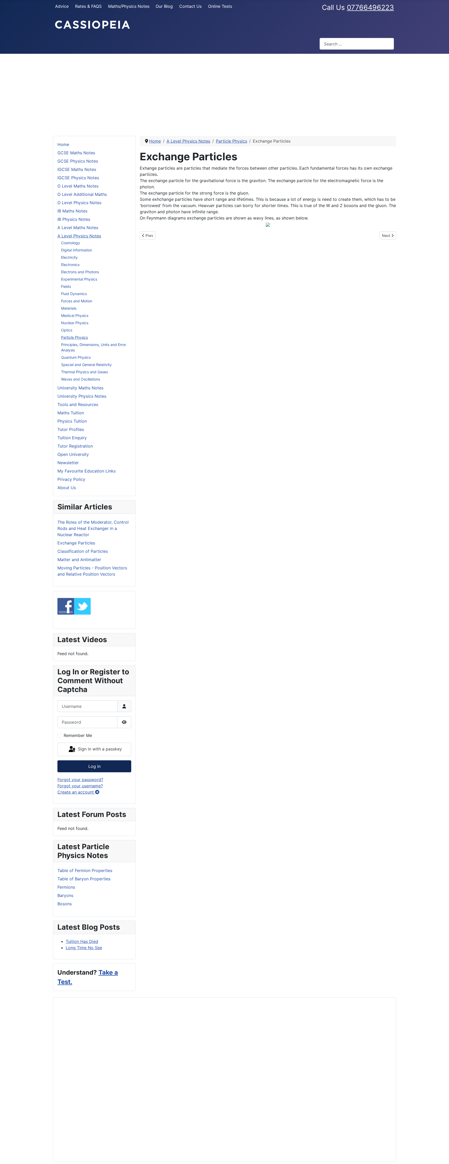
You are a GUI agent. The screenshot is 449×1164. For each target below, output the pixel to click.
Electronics (70, 264)
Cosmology (70, 243)
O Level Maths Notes (77, 186)
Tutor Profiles (70, 429)
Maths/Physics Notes (128, 6)
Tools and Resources (77, 404)
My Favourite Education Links (86, 471)
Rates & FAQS (88, 6)
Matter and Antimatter (79, 559)
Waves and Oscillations (80, 379)
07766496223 (370, 7)
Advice (62, 6)
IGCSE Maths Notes (76, 169)
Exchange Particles (76, 543)
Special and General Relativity (86, 364)
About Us (66, 487)
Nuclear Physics (74, 323)
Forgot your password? (80, 779)
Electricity (69, 257)
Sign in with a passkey (99, 748)
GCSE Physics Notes (77, 161)
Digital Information (76, 250)
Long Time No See (84, 947)
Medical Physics (74, 315)
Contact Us (190, 6)
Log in (94, 766)
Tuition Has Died (82, 941)
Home (63, 144)
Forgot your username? (80, 785)
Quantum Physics (76, 357)
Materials (68, 308)
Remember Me (78, 735)
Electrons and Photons (80, 272)
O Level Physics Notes (79, 202)
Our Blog (164, 6)
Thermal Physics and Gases (84, 372)
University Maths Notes (80, 387)
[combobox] (357, 44)
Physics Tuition (72, 421)
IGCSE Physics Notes (78, 177)
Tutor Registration (75, 446)
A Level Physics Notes (79, 235)
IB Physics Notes (73, 219)
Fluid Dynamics (74, 293)
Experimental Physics (79, 279)
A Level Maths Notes (77, 227)
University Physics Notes (81, 396)
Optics (66, 330)
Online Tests (220, 6)
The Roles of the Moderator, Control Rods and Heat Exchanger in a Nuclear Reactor (93, 528)
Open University (73, 454)
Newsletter (68, 462)
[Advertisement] (224, 92)
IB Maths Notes (72, 211)
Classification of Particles (82, 551)
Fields (66, 286)
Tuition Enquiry (72, 437)
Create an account (76, 792)
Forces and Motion (76, 301)
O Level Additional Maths (82, 194)
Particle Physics (74, 337)
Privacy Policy (71, 479)
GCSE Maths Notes (76, 152)
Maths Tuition (70, 412)
